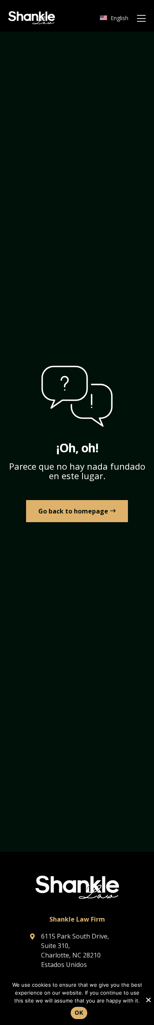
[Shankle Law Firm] (31, 17)
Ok (79, 1012)
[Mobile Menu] (141, 19)
